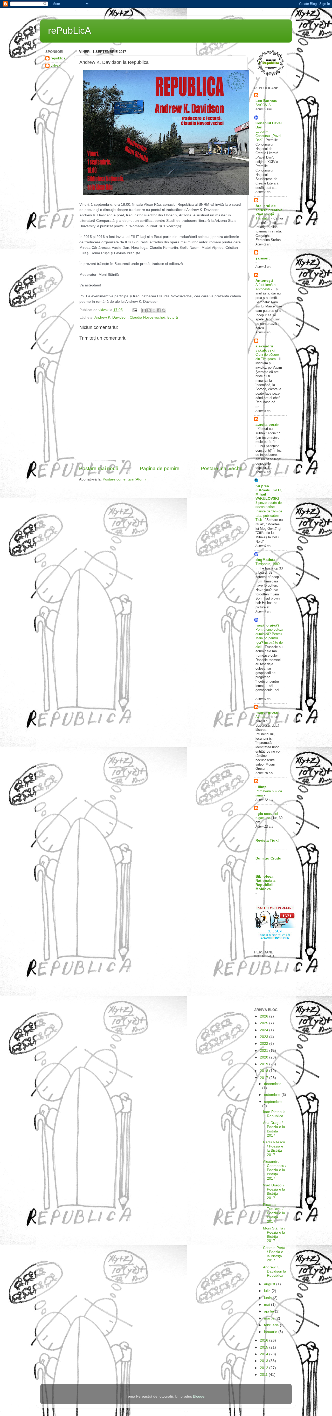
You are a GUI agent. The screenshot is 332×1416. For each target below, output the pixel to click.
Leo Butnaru (266, 101)
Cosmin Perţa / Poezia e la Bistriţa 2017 (274, 1254)
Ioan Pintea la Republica (274, 1114)
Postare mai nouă (99, 468)
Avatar (260, 717)
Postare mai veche (222, 468)
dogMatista (265, 560)
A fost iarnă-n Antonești (265, 287)
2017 (264, 1078)
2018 (264, 1071)
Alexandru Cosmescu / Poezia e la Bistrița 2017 (274, 1170)
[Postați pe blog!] (148, 310)
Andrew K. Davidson (111, 317)
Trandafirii (263, 218)
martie (269, 1318)
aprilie (269, 1311)
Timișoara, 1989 (268, 564)
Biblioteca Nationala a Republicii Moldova (265, 883)
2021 (264, 1051)
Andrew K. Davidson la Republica (274, 1271)
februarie (272, 1325)
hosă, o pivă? (267, 625)
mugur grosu (266, 712)
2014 (264, 1354)
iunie (268, 1298)
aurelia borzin (267, 425)
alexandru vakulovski (265, 348)
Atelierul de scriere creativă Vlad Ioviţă (268, 210)
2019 (264, 1064)
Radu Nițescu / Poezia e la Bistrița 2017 (274, 1148)
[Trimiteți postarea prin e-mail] (134, 310)
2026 (264, 1016)
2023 (264, 1037)
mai (267, 1305)
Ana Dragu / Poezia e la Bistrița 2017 (274, 1129)
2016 (264, 1340)
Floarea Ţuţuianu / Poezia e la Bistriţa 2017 (274, 1213)
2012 (264, 1368)
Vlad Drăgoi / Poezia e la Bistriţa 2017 (274, 1191)
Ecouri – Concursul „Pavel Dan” (268, 135)
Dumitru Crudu (268, 858)
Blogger (199, 1396)
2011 (264, 1375)
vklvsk (55, 65)
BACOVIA (263, 105)
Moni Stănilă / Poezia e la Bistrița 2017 (274, 1234)
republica (58, 58)
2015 (264, 1347)
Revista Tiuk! (267, 840)
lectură (172, 317)
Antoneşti (264, 281)
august (270, 1284)
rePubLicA (69, 30)
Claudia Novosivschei (147, 317)
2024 (264, 1030)
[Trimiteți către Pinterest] (163, 310)
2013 (264, 1361)
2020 (264, 1057)
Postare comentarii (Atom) (124, 479)
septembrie (273, 1102)
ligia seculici (266, 814)
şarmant (262, 258)
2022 (264, 1044)
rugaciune (263, 818)
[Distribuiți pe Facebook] (158, 310)
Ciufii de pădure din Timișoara (267, 357)
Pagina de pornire (159, 468)
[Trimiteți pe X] (153, 310)
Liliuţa (261, 787)
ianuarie (271, 1332)
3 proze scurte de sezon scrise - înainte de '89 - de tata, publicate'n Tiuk (268, 511)
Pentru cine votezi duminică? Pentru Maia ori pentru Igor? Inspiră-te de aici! (269, 638)
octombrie (272, 1095)
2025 (264, 1023)
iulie (268, 1291)
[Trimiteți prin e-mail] (144, 310)
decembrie (272, 1084)
